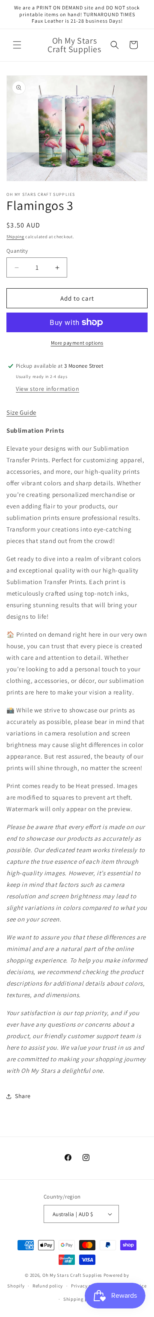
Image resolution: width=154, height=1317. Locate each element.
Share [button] (23, 1096)
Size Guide (21, 412)
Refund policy (48, 1286)
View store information (47, 389)
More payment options (77, 343)
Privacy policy (87, 1286)
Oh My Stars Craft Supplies (72, 1275)
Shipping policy (81, 1299)
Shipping (15, 236)
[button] (17, 44)
